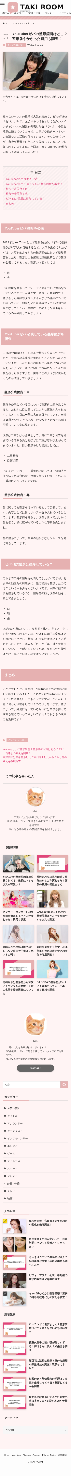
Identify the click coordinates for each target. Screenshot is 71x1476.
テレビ (11, 1191)
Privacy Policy (49, 1455)
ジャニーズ (13, 1160)
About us (16, 1455)
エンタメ (12, 1145)
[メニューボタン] (2, 4)
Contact (35, 1068)
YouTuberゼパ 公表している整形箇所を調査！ (34, 183)
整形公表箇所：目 (17, 188)
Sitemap (27, 1455)
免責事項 (62, 1455)
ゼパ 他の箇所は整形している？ (25, 198)
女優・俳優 (13, 1183)
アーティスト (15, 1130)
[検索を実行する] (64, 1084)
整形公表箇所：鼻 (17, 193)
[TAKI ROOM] (35, 7)
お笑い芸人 (13, 1108)
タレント (12, 1175)
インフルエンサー (16, 45)
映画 (9, 1198)
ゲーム (11, 1153)
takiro (35, 811)
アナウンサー (15, 1123)
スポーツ (12, 1168)
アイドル (12, 1115)
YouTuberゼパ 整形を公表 (22, 178)
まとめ (10, 203)
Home (7, 1455)
